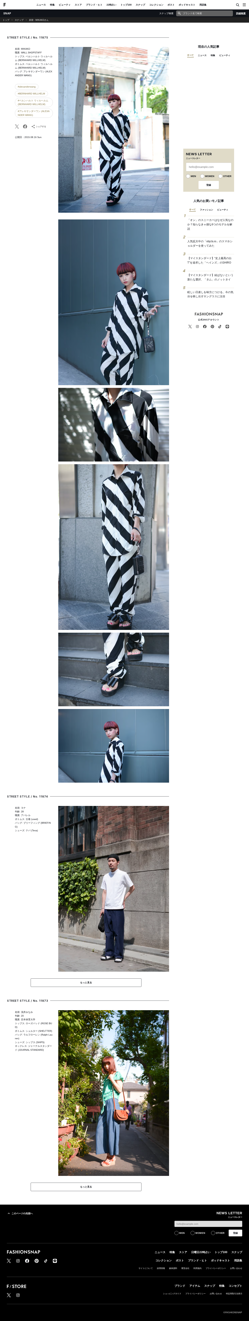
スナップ (140, 5)
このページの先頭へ (22, 1213)
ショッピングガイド (172, 1293)
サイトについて (146, 1268)
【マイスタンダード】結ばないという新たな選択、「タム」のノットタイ (210, 277)
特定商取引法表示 (234, 1293)
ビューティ (65, 5)
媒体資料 (173, 1268)
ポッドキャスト (187, 5)
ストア (78, 5)
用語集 (202, 5)
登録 (208, 185)
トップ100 (126, 5)
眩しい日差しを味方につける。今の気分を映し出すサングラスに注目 (210, 294)
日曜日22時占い (201, 1252)
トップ (6, 20)
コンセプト (235, 1285)
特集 (52, 5)
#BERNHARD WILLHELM (31, 93)
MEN (193, 176)
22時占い (111, 5)
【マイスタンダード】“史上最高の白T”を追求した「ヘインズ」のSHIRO (209, 260)
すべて (190, 55)
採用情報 (161, 1268)
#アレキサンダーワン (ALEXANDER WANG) (33, 113)
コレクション (156, 5)
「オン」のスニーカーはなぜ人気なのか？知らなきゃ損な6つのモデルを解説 (210, 224)
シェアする (41, 126)
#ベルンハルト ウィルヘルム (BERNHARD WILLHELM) (33, 102)
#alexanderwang (27, 86)
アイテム (194, 1285)
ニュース (41, 5)
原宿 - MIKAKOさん (39, 20)
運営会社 (185, 1268)
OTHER (227, 176)
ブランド (179, 1285)
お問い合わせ (236, 1268)
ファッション (206, 209)
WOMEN (209, 176)
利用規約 (197, 1268)
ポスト (171, 5)
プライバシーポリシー (216, 1268)
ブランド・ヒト (94, 5)
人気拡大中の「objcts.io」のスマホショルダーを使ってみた (210, 243)
